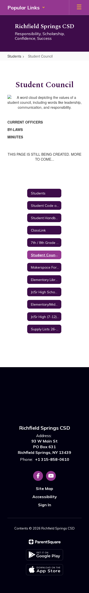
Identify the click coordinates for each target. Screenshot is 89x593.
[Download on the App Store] (44, 569)
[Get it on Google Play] (44, 554)
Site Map (44, 488)
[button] (26, 7)
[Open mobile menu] (79, 7)
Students (14, 56)
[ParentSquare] (44, 542)
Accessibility (44, 496)
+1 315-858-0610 (52, 459)
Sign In (44, 504)
